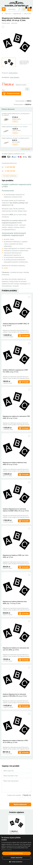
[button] (16, 862)
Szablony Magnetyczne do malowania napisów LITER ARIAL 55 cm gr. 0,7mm (15, 695)
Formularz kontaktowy (9, 176)
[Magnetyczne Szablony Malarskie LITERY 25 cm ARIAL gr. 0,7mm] (16, 725)
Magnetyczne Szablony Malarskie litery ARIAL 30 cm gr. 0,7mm (15, 463)
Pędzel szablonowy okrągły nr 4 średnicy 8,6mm (15, 138)
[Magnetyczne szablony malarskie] (16, 42)
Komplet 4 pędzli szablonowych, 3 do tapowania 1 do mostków (16, 114)
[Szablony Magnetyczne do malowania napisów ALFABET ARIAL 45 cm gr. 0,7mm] (16, 494)
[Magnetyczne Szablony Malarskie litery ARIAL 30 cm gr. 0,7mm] (16, 447)
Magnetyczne (17, 13)
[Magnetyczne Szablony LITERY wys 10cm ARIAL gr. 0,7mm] (16, 540)
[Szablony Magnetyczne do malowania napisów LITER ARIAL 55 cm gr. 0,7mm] (16, 679)
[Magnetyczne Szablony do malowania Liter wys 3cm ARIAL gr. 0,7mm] (16, 633)
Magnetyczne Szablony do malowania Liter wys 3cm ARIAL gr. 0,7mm (16, 649)
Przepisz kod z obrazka (14, 795)
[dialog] (16, 850)
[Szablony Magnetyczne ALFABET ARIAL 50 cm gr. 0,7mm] (16, 308)
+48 (9, 167)
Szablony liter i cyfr (5, 13)
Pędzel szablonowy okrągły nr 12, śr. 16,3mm (14, 126)
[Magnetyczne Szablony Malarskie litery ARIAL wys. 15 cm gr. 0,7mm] (16, 586)
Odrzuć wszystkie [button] (16, 857)
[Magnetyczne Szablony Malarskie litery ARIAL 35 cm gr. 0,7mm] (16, 823)
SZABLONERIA (13, 73)
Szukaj (19, 9)
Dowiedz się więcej (6, 849)
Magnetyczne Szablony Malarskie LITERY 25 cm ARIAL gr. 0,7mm (15, 741)
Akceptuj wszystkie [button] (16, 853)
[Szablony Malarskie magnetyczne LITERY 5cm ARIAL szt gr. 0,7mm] (16, 355)
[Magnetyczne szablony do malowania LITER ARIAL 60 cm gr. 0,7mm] (16, 401)
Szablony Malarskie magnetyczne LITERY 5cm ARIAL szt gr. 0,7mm (15, 371)
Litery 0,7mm (27, 13)
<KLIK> (6, 268)
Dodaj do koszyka (13, 93)
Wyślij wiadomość (20, 804)
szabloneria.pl (16, 3)
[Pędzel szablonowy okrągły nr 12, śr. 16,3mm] (6, 131)
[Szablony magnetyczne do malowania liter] (24, 62)
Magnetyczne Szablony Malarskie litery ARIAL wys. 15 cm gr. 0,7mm (15, 602)
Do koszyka (25, 335)
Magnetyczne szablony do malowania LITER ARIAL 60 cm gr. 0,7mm (16, 417)
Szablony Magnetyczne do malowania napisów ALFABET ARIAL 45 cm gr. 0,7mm (16, 510)
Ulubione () (26, 7)
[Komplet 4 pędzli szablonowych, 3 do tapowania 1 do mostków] (6, 119)
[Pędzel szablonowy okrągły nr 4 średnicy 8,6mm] (6, 142)
